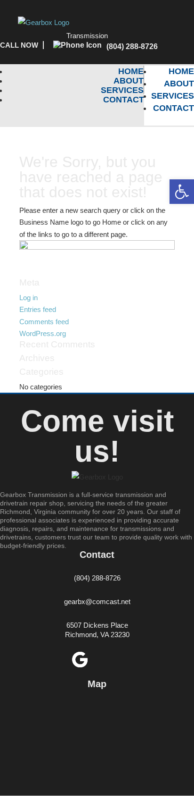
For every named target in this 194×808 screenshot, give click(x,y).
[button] (182, 191)
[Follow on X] (114, 659)
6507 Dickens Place (97, 625)
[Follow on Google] (79, 659)
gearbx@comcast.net (97, 602)
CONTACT (123, 99)
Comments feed (44, 322)
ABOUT (128, 80)
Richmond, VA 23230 (97, 635)
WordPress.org (42, 333)
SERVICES (122, 90)
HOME (131, 71)
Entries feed (37, 309)
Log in (28, 298)
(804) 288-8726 (132, 46)
